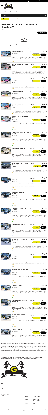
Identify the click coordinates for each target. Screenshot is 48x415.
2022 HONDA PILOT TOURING (20, 163)
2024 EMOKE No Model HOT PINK (19, 78)
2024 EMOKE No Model (18, 51)
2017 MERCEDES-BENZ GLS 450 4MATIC (20, 133)
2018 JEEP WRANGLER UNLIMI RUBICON (20, 270)
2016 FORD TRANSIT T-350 (19, 314)
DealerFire (23, 409)
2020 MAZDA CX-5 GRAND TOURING (19, 209)
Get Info (36, 54)
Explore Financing (46, 94)
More (13, 61)
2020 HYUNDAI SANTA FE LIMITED (19, 193)
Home (2, 11)
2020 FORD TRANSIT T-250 (19, 285)
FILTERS (5, 18)
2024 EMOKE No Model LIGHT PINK (20, 65)
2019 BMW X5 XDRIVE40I (18, 148)
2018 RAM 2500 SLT (17, 329)
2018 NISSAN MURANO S (18, 224)
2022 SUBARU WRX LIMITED (19, 239)
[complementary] (44, 401)
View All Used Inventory (24, 48)
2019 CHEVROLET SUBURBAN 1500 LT (20, 117)
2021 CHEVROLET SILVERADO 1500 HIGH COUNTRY (20, 254)
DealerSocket (30, 409)
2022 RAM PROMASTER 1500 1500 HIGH (19, 301)
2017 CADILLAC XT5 (17, 178)
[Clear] (16, 18)
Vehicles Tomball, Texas (8, 11)
